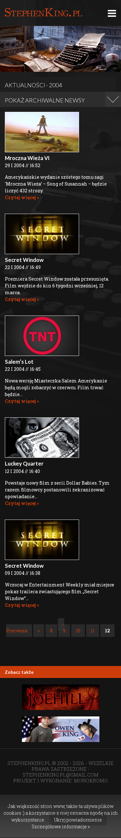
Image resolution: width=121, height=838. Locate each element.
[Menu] (112, 13)
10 (78, 631)
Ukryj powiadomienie (78, 820)
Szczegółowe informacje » (61, 826)
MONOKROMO (91, 780)
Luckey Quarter (24, 463)
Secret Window (24, 259)
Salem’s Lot (19, 361)
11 (93, 631)
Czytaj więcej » (22, 197)
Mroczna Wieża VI (27, 158)
